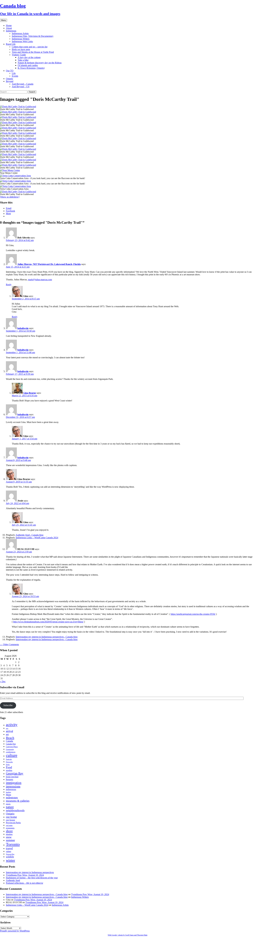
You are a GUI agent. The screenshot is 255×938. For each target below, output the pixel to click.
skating (9, 834)
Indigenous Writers (20, 38)
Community (10, 749)
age (7, 728)
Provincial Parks (13, 822)
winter (10, 860)
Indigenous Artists (20, 33)
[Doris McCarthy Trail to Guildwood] (127, 106)
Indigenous (11, 31)
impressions (13, 786)
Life (14, 73)
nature (10, 807)
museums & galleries (17, 800)
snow (9, 837)
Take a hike (23, 60)
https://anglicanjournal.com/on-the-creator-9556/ (193, 614)
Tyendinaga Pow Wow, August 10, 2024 (25, 875)
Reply (9, 284)
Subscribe (8, 705)
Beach (10, 738)
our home (11, 816)
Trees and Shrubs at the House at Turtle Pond (33, 52)
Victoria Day (10, 854)
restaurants (10, 828)
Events (15, 76)
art (7, 734)
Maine (8, 795)
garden (9, 770)
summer (10, 840)
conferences (10, 752)
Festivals (9, 759)
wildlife (10, 856)
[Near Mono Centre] (127, 170)
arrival (9, 731)
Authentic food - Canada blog (29, 535)
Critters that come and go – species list (29, 46)
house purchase (12, 777)
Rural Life (10, 44)
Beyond (9, 81)
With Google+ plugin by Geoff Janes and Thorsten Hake (127, 935)
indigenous (11, 789)
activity (11, 724)
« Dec (3, 681)
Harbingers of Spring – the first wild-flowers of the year (32, 877)
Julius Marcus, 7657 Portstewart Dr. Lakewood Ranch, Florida (49, 264)
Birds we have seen (21, 49)
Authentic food (13, 880)
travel (9, 848)
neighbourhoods (15, 810)
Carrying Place (12, 747)
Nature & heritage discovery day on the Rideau (40, 62)
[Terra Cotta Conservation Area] (127, 186)
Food (9, 767)
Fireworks (9, 762)
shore (9, 831)
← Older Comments (9, 644)
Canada (9, 741)
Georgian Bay (14, 773)
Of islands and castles (28, 65)
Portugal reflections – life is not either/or (24, 883)
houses (9, 779)
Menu (3, 20)
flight (8, 764)
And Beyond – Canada (22, 84)
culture (11, 755)
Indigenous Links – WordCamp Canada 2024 (37, 537)
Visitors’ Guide (19, 54)
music (8, 804)
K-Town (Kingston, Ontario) (31, 68)
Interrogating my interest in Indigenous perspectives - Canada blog (46, 637)
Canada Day (11, 744)
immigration (13, 782)
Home (9, 25)
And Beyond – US (20, 86)
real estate (9, 825)
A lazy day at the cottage (29, 57)
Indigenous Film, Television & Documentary (32, 36)
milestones (12, 797)
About (9, 28)
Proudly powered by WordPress (15, 931)
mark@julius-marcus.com (40, 279)
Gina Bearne (29, 393)
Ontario (9, 78)
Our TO (9, 70)
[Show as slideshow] (9, 197)
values (8, 851)
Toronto (13, 844)
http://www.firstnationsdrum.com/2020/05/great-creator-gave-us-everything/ (48, 621)
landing (8, 792)
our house (10, 820)
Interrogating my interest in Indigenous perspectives (30, 872)
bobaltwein (22, 328)
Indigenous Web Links (22, 41)
